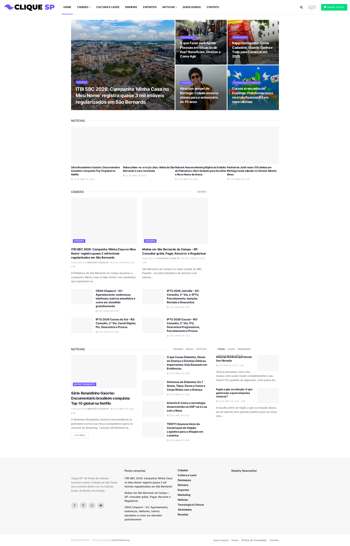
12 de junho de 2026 (128, 109)
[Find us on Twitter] (83, 505)
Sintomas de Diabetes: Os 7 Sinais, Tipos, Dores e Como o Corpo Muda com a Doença (186, 385)
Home (67, 7)
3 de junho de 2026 (194, 258)
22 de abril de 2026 (244, 109)
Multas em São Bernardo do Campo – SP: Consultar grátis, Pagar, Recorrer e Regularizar (148, 497)
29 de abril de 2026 (192, 63)
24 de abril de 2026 (123, 409)
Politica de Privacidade (254, 540)
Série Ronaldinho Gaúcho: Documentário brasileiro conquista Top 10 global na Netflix (95, 171)
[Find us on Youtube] (100, 505)
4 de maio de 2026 (227, 365)
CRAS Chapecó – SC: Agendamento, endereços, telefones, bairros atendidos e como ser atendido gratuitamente (115, 298)
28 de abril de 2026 (192, 109)
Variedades (240, 37)
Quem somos (192, 7)
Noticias (168, 7)
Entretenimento (84, 384)
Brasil (190, 349)
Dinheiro (131, 7)
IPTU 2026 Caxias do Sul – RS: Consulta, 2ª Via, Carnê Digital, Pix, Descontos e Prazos (116, 323)
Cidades (82, 7)
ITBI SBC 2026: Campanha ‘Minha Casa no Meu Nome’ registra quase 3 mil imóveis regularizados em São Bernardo (122, 95)
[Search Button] (301, 7)
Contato (213, 7)
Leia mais (82, 435)
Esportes (150, 7)
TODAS (221, 349)
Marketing (184, 494)
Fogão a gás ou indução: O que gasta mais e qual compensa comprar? (234, 393)
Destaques (188, 37)
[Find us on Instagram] (92, 505)
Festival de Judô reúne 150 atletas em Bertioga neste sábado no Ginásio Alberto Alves (252, 171)
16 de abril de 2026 (178, 415)
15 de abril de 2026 (178, 440)
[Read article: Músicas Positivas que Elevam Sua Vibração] (268, 363)
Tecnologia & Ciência (246, 83)
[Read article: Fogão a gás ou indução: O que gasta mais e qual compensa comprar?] (268, 395)
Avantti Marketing (120, 540)
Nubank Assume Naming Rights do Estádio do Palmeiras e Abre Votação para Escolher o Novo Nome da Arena (200, 171)
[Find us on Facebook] (74, 505)
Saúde (231, 349)
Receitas (183, 514)
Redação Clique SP (102, 109)
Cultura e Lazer (107, 7)
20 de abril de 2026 (179, 394)
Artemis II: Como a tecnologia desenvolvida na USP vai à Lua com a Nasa (187, 406)
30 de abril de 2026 (228, 401)
